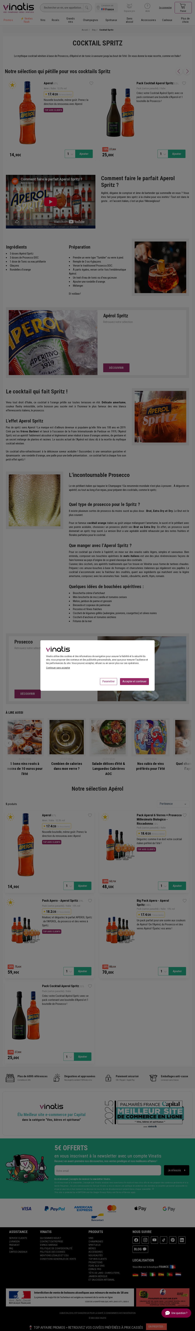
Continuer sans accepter (58, 667)
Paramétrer (108, 681)
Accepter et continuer (134, 681)
